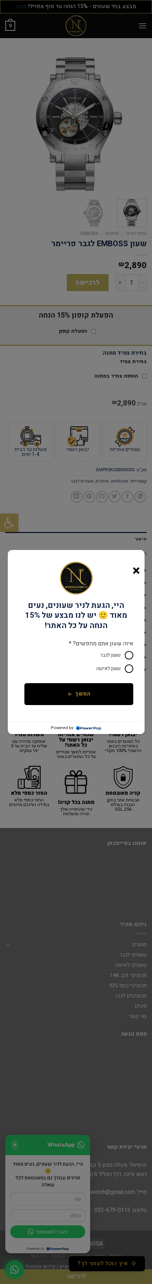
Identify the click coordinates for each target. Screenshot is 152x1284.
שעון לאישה (108, 668)
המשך (82, 694)
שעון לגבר (110, 655)
